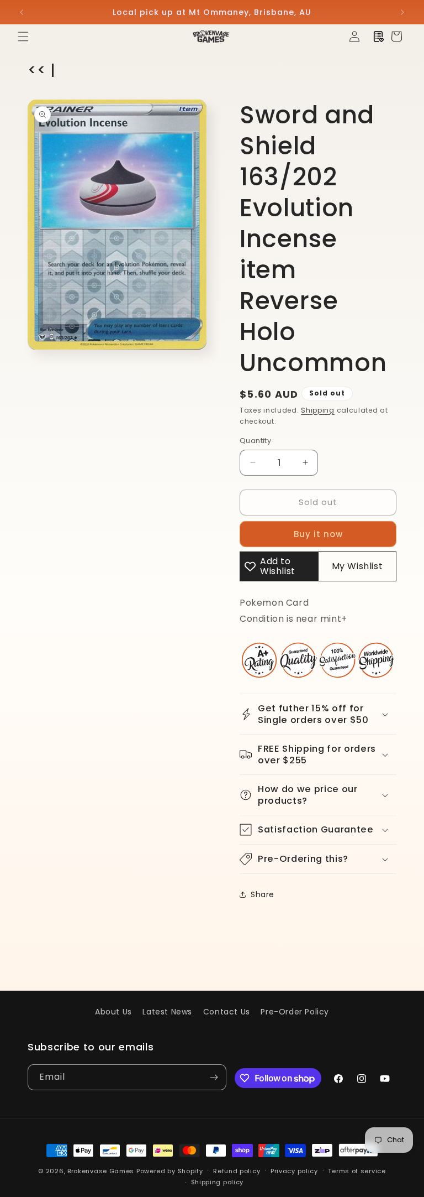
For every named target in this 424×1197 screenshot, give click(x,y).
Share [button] (262, 894)
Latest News (167, 1011)
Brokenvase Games (100, 1171)
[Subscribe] (214, 1077)
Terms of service (356, 1171)
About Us (113, 1011)
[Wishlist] (379, 36)
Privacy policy (294, 1171)
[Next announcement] (402, 12)
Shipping (318, 410)
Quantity (255, 440)
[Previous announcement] (21, 12)
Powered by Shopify (169, 1171)
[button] (23, 36)
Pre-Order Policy (295, 1011)
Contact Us (226, 1011)
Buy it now (318, 534)
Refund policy (236, 1171)
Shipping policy (217, 1182)
